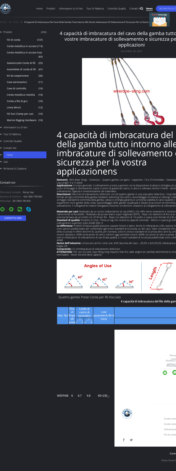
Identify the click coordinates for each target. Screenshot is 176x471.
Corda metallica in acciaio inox (25, 54)
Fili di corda (25, 39)
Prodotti (51, 8)
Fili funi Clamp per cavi (25, 113)
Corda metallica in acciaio (25, 46)
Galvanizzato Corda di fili (25, 63)
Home (39, 8)
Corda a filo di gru (25, 101)
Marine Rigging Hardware (25, 120)
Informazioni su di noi (71, 8)
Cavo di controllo (25, 88)
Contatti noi (135, 8)
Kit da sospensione (25, 75)
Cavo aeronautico (25, 82)
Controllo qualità (117, 8)
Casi (5, 161)
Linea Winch (25, 107)
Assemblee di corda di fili (25, 69)
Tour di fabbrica (95, 8)
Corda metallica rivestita (25, 94)
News (149, 8)
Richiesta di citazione (14, 168)
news (10, 154)
